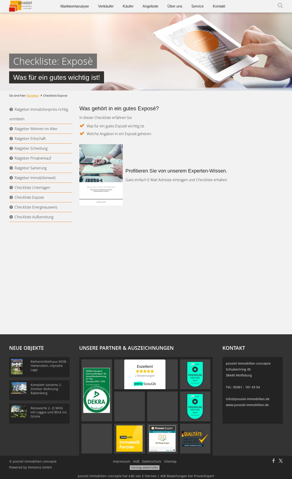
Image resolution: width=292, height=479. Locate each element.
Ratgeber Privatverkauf (33, 158)
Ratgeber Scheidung (31, 148)
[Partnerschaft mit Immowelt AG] (129, 438)
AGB (136, 461)
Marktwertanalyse (74, 6)
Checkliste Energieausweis (36, 207)
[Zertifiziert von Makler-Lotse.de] (195, 438)
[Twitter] (281, 461)
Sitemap (170, 461)
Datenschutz (151, 461)
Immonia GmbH (40, 467)
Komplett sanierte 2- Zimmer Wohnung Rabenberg (46, 389)
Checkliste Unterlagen (32, 187)
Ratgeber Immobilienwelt (35, 177)
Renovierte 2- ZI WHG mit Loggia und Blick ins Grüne (49, 412)
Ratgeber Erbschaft (30, 138)
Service (197, 6)
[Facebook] (273, 461)
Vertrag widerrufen (144, 467)
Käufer (128, 6)
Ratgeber (33, 95)
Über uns (174, 6)
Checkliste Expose (29, 197)
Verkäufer (106, 6)
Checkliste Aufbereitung (34, 216)
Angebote (150, 6)
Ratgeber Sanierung (31, 167)
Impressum (121, 461)
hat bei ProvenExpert (146, 476)
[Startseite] (29, 6)
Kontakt (219, 6)
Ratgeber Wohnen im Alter (36, 128)
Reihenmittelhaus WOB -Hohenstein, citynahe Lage (49, 365)
